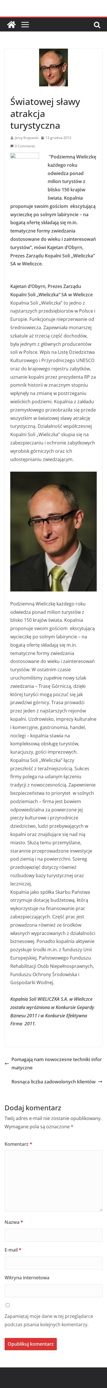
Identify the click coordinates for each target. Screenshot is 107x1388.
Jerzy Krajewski (27, 137)
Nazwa (14, 1222)
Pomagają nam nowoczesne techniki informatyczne (56, 1063)
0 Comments (25, 146)
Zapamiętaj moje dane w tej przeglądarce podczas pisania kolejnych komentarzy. (49, 1320)
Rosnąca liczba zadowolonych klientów (53, 1082)
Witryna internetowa (27, 1277)
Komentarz (18, 1144)
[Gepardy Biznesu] (11, 24)
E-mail (13, 1250)
